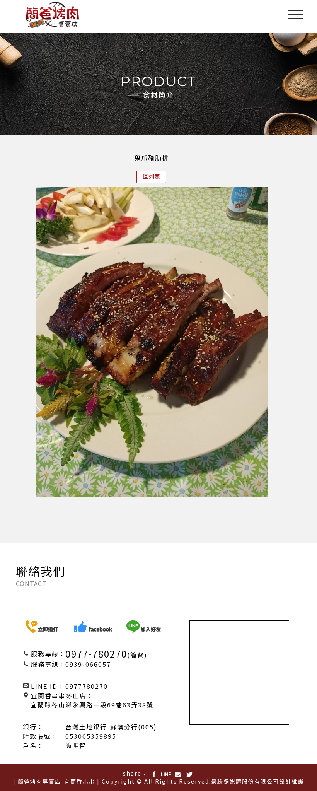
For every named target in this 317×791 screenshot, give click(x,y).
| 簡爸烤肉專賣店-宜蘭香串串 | (56, 781)
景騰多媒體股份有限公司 (245, 781)
